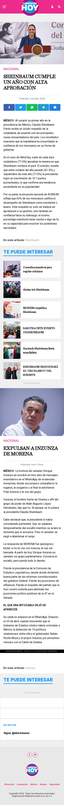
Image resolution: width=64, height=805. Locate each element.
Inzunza (30, 667)
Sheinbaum (32, 240)
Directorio (9, 784)
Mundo (43, 784)
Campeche (22, 784)
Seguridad (54, 784)
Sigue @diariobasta (16, 733)
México (33, 784)
